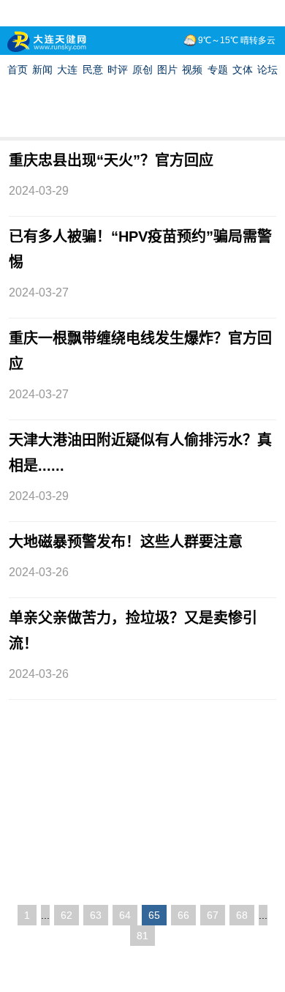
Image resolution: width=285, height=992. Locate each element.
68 (242, 915)
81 (142, 935)
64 (125, 915)
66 (183, 915)
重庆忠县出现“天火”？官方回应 (111, 160)
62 (66, 915)
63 (96, 915)
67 (212, 915)
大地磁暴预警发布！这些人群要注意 (126, 542)
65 (154, 915)
